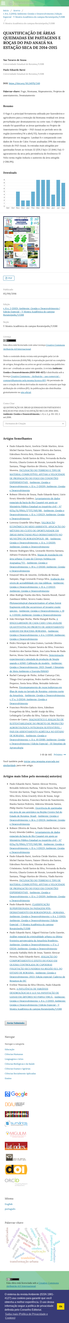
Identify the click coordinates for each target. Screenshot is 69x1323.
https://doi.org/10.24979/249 (24, 83)
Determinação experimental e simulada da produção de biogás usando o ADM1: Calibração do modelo (37, 659)
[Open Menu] (3, 3)
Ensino (8, 1078)
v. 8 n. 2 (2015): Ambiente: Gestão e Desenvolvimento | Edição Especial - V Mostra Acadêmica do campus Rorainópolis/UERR (34, 15)
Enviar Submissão (15, 1023)
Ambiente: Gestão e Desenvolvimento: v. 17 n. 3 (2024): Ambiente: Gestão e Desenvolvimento (37, 699)
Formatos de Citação (15, 423)
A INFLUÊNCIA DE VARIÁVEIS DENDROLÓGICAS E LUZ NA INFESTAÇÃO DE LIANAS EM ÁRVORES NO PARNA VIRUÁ (34, 992)
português (10, 1208)
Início (6, 10)
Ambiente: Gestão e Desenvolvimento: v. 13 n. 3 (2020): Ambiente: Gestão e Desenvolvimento (35, 542)
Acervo (16, 10)
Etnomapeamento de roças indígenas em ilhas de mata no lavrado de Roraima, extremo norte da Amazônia (37, 691)
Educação (9, 1049)
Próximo (58, 754)
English (9, 1204)
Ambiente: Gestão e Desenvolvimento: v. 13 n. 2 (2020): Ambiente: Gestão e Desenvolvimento (37, 486)
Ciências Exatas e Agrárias (17, 1068)
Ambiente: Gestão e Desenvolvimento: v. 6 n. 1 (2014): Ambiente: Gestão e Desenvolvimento (37, 635)
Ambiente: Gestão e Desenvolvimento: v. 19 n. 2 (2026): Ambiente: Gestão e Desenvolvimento (37, 566)
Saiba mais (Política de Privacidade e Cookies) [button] (26, 1316)
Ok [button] (60, 1306)
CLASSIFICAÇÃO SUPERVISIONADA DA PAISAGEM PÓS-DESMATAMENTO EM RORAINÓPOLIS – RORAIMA (37, 908)
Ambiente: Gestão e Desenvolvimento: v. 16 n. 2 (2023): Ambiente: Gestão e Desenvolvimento (37, 820)
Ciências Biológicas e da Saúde (20, 1064)
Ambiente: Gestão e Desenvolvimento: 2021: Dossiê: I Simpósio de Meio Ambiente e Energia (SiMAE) (37, 667)
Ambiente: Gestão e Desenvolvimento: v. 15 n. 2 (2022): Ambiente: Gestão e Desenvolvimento (37, 586)
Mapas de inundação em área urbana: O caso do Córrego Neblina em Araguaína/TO (36, 558)
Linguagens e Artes (14, 1059)
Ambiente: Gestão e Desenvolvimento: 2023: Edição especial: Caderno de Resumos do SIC (37, 976)
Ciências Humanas (14, 1054)
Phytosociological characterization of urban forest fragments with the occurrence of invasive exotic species (35, 607)
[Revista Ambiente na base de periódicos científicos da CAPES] (17, 1116)
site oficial (26, 392)
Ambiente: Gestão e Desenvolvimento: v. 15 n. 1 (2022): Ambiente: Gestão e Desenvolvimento (37, 514)
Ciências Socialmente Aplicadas (20, 1073)
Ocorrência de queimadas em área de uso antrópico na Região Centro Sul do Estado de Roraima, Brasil (36, 812)
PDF (10, 278)
